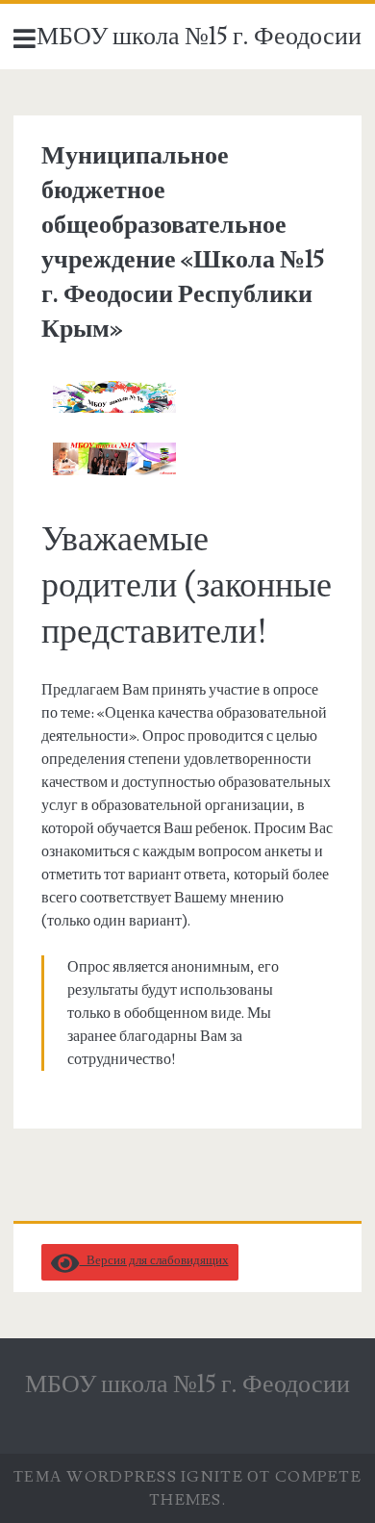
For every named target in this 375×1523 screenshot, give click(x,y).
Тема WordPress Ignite (128, 1476)
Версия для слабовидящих (154, 1260)
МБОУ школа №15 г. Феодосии (199, 36)
